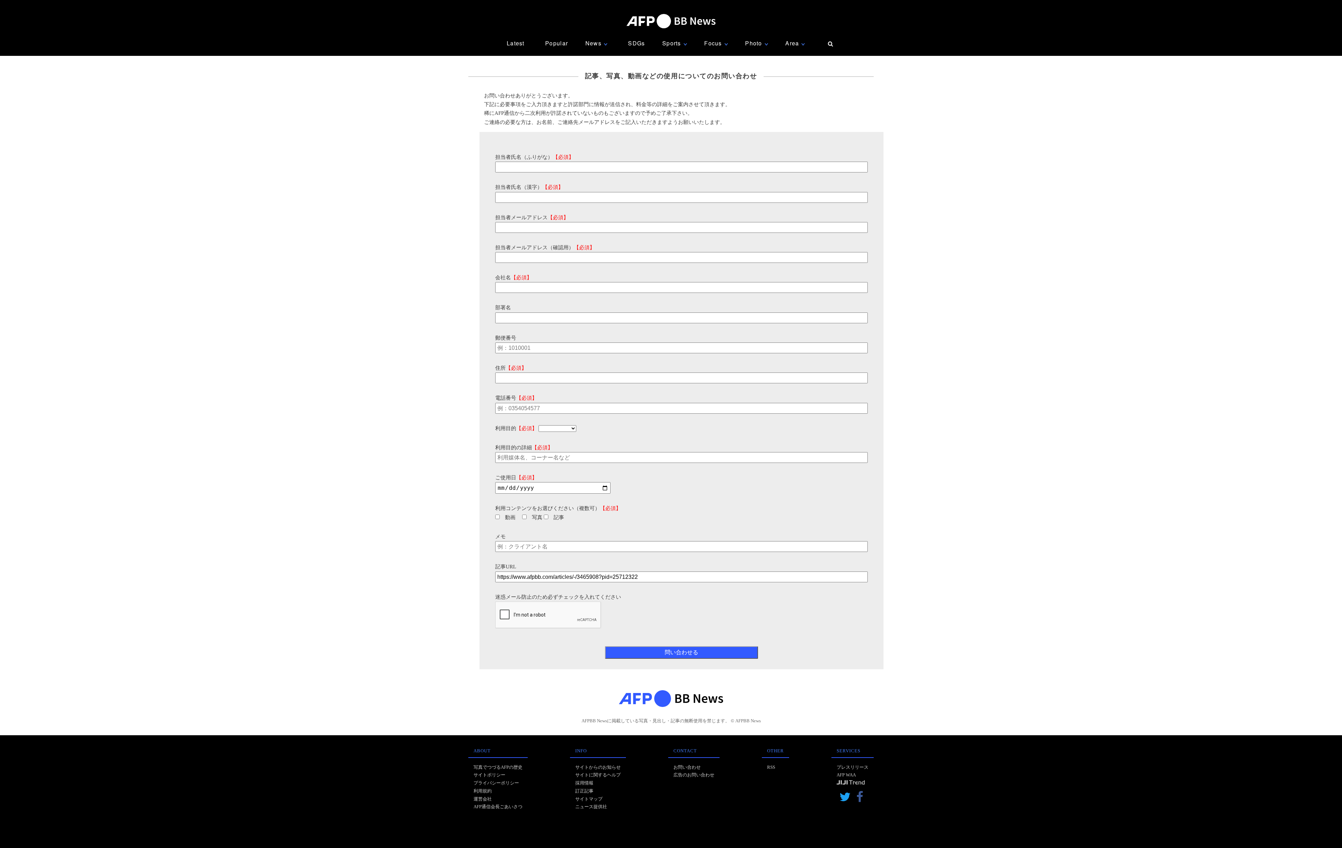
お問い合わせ (687, 767)
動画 (510, 517)
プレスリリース (852, 767)
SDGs (636, 43)
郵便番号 (505, 338)
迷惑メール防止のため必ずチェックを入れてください (558, 597)
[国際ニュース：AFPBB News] (671, 21)
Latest (516, 43)
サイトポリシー (489, 774)
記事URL (505, 566)
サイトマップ (589, 799)
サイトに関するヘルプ (598, 774)
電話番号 (516, 398)
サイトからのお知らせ (598, 767)
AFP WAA (846, 774)
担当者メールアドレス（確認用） (545, 247)
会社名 (513, 277)
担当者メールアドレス (532, 217)
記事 (559, 517)
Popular (556, 43)
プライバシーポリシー (496, 783)
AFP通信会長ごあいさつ (498, 806)
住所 (511, 368)
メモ (500, 536)
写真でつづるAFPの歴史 (498, 767)
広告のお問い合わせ (693, 774)
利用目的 (516, 428)
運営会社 (483, 799)
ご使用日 (516, 477)
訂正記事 (584, 791)
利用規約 (483, 791)
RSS (771, 767)
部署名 (503, 307)
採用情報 (584, 783)
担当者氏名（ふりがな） (534, 157)
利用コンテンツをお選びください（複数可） (558, 508)
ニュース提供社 (591, 806)
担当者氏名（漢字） (529, 187)
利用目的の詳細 (524, 447)
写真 (537, 517)
